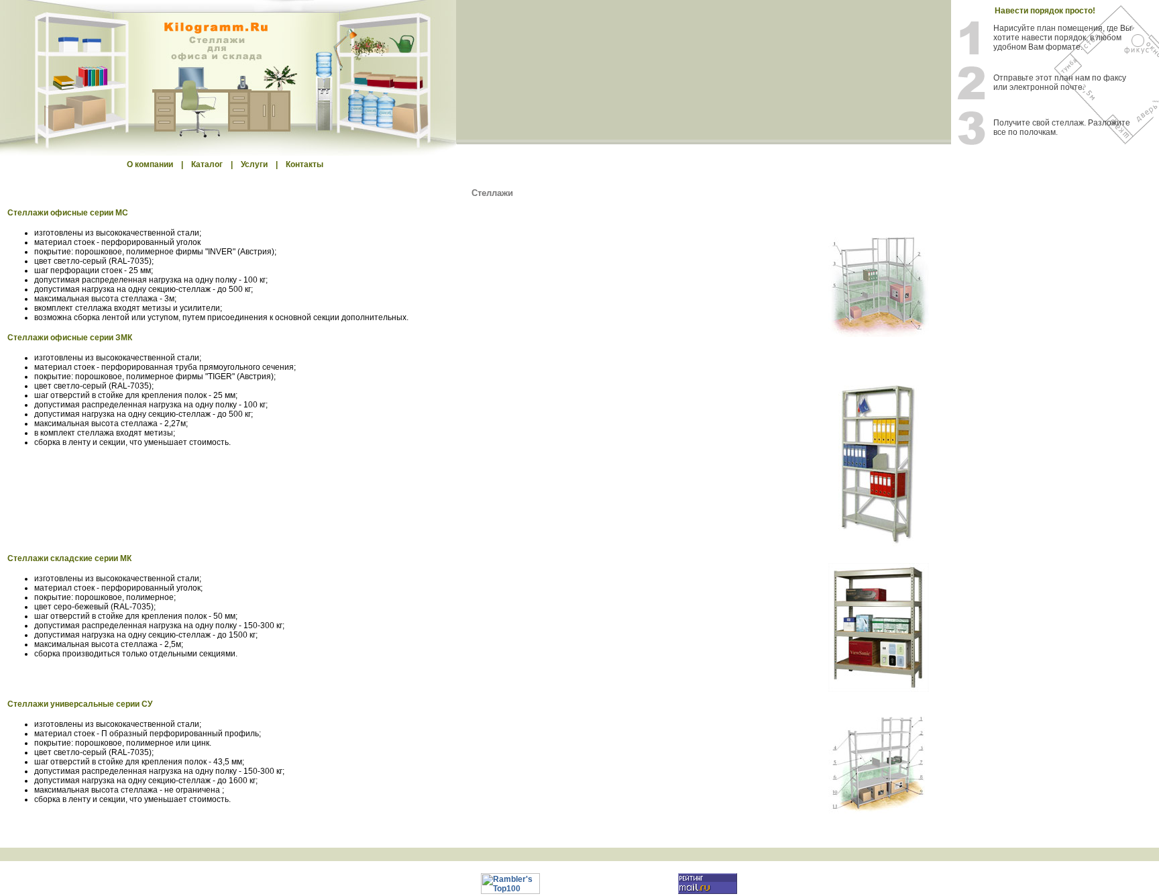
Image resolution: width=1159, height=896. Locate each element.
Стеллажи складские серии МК (69, 558)
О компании (150, 164)
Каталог (207, 164)
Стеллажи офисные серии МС (67, 212)
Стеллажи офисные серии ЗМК (69, 337)
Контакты (304, 164)
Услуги (254, 164)
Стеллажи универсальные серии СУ (79, 704)
